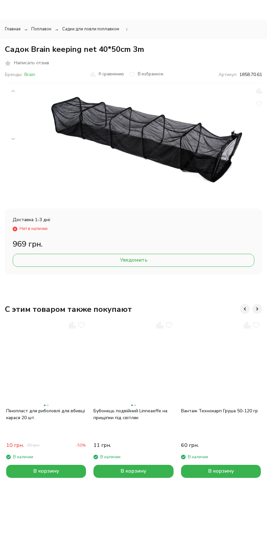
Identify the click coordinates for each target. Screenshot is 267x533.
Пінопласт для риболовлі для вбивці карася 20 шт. (45, 414)
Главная (13, 29)
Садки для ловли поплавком (90, 29)
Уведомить (134, 260)
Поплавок (41, 29)
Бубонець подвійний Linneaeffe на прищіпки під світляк (130, 414)
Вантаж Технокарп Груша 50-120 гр (219, 411)
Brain (29, 74)
